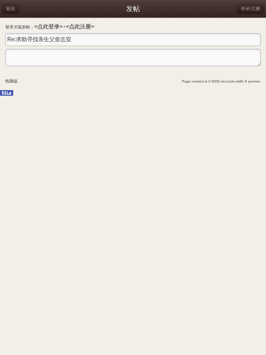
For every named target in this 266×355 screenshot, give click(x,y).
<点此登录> (48, 26)
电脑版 (11, 81)
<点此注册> (80, 26)
